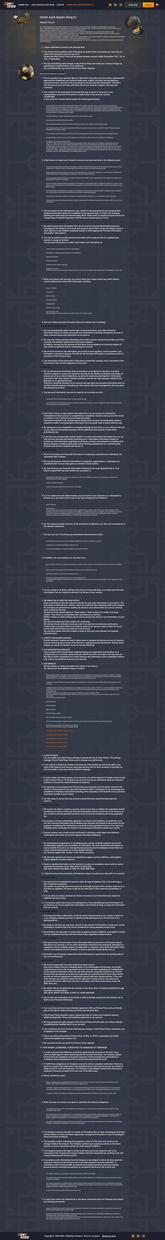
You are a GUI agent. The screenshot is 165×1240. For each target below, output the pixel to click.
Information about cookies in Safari (56, 742)
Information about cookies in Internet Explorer (59, 730)
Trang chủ (23, 5)
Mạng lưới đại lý (109, 1236)
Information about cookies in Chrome (57, 734)
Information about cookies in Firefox (56, 738)
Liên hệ (60, 5)
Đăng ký (148, 5)
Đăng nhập (133, 5)
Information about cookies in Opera (56, 746)
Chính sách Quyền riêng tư (80, 5)
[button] (157, 4)
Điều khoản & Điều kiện (42, 5)
